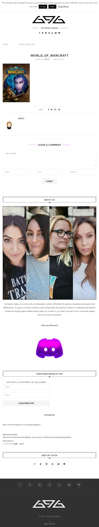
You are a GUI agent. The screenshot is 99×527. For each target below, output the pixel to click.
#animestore (8, 441)
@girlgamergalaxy (10, 434)
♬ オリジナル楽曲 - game (13, 444)
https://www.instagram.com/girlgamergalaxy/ (22, 425)
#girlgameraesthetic (63, 437)
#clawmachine (18, 437)
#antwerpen (49, 437)
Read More (63, 6)
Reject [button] (52, 7)
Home (5, 44)
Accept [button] (43, 7)
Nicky (46, 59)
